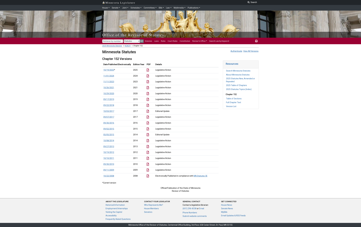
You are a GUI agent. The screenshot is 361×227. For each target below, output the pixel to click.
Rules (163, 41)
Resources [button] (232, 63)
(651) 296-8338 (189, 208)
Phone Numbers (190, 212)
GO (141, 41)
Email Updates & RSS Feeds (233, 215)
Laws (156, 41)
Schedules (135, 8)
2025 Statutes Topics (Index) (239, 89)
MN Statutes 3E (200, 176)
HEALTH (128, 46)
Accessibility (111, 215)
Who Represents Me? (153, 205)
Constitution (185, 41)
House (105, 8)
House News (226, 205)
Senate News (227, 208)
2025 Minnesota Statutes (112, 46)
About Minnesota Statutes (238, 75)
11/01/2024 (108, 76)
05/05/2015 (108, 134)
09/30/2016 (108, 123)
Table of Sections (234, 98)
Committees (149, 8)
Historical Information (115, 205)
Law (168, 8)
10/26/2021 (108, 87)
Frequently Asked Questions (118, 219)
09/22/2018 (108, 105)
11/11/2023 (108, 82)
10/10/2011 (108, 158)
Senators (148, 212)
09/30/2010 (108, 164)
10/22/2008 (108, 176)
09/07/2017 (108, 117)
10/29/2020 (108, 93)
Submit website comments (195, 216)
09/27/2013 (108, 146)
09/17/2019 (108, 99)
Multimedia (179, 8)
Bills (160, 8)
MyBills (224, 212)
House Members (151, 208)
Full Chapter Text (233, 102)
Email (201, 208)
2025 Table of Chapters (236, 85)
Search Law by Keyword (219, 41)
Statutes (148, 41)
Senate (115, 8)
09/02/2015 (108, 129)
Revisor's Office (198, 41)
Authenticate (236, 51)
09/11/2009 (108, 170)
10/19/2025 (108, 70)
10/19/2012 (108, 152)
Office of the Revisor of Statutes (133, 34)
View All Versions (250, 51)
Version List (231, 106)
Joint (124, 8)
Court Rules (172, 41)
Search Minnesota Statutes (238, 71)
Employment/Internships (117, 208)
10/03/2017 (108, 111)
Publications (193, 8)
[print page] (256, 41)
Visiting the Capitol (114, 212)
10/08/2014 (108, 140)
